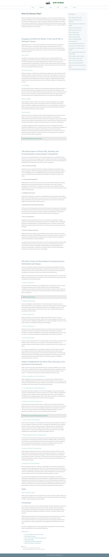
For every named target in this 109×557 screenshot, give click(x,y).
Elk (58, 7)
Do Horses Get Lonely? (30, 536)
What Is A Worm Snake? (74, 37)
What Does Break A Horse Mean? (33, 543)
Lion (50, 7)
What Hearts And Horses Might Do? (33, 541)
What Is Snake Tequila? (74, 34)
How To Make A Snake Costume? (76, 56)
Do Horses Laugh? (29, 539)
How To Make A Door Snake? (75, 58)
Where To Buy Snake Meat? (75, 28)
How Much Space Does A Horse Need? (34, 534)
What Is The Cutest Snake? (75, 30)
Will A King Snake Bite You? (75, 17)
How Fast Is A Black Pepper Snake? (77, 69)
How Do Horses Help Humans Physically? (31, 548)
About (74, 7)
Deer (33, 7)
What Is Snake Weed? (74, 32)
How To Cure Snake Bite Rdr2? (76, 63)
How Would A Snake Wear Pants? (77, 46)
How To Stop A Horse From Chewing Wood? (35, 538)
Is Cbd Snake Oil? (73, 41)
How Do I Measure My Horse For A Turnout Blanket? (34, 549)
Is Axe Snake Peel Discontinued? (76, 43)
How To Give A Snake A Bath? (76, 60)
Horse (65, 7)
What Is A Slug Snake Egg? (75, 39)
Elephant (42, 7)
